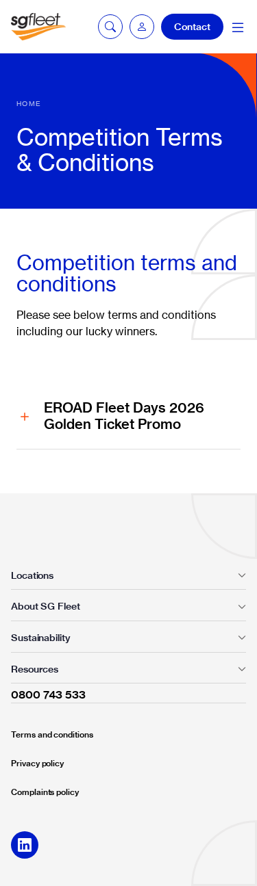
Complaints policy (45, 792)
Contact (192, 27)
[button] (142, 26)
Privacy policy (37, 763)
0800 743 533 (48, 694)
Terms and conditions (52, 734)
